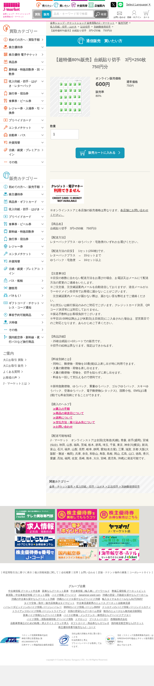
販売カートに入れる (102, 152)
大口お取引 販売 (13, 365)
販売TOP (123, 23)
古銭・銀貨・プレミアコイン (24, 152)
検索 (103, 14)
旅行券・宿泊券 (18, 93)
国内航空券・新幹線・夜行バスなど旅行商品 (24, 339)
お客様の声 (10, 377)
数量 (53, 126)
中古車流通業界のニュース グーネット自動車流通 (103, 603)
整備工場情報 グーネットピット (129, 591)
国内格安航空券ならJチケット (127, 623)
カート (147, 17)
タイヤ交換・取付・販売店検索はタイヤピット (49, 603)
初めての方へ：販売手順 (24, 186)
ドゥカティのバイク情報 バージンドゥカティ (126, 607)
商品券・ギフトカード (23, 201)
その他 (13, 161)
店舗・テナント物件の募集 (112, 572)
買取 (38, 14)
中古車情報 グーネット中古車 (24, 591)
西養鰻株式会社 (118, 619)
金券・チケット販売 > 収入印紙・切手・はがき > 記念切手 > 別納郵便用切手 (94, 486)
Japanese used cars (89, 595)
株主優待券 (16, 47)
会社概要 (66, 572)
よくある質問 (11, 371)
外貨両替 (82, 5)
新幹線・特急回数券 (21, 231)
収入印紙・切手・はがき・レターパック (23, 83)
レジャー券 (16, 246)
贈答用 (13, 288)
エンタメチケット (20, 127)
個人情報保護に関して (46, 572)
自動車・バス (17, 135)
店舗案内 (99, 5)
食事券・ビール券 (20, 100)
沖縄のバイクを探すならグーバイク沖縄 (78, 599)
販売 (46, 14)
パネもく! (15, 295)
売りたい (47, 5)
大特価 (13, 322)
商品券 (13, 62)
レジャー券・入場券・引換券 (24, 110)
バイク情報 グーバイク (64, 595)
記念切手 (85, 26)
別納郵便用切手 (102, 26)
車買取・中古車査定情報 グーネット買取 (28, 595)
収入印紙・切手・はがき (24, 209)
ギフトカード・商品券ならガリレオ (90, 623)
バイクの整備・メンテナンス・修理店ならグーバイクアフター (97, 615)
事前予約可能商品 (20, 315)
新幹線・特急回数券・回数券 (24, 72)
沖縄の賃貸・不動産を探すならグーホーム (125, 595)
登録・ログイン (134, 17)
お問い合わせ (119, 17)
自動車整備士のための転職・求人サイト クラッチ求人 (39, 623)
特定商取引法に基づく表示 (17, 572)
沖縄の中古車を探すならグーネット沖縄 (33, 599)
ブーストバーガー (98, 619)
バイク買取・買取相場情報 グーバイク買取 (50, 619)
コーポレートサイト (140, 572)
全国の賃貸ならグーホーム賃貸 (84, 611)
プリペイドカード (20, 120)
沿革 (75, 572)
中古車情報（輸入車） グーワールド (90, 591)
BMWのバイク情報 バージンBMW (82, 607)
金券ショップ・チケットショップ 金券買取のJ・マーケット (82, 23)
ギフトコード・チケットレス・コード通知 (24, 305)
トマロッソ (81, 619)
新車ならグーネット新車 (55, 591)
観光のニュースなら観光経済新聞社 (122, 611)
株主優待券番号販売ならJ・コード (77, 627)
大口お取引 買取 (13, 359)
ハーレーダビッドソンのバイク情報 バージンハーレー (32, 607)
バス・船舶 (16, 280)
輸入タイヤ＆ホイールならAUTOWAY (122, 599)
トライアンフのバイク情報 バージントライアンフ (39, 611)
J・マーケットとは (15, 383)
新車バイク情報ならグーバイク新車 (42, 615)
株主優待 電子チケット (23, 54)
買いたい (65, 5)
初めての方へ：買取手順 (24, 39)
